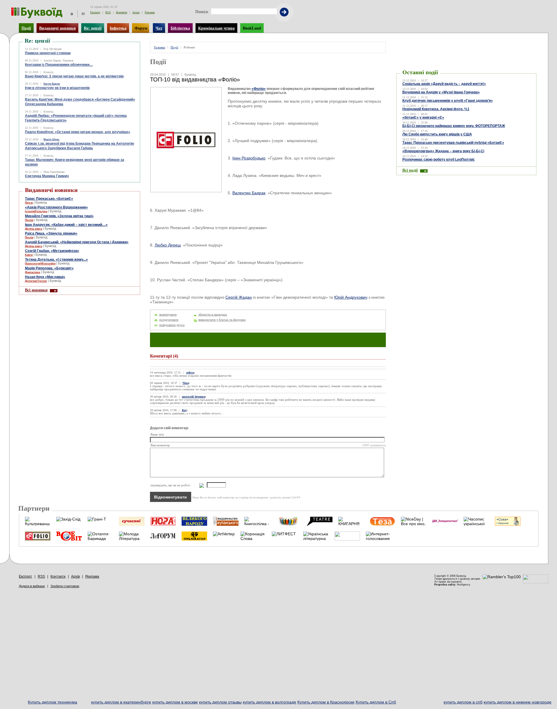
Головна (159, 47)
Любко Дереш (168, 245)
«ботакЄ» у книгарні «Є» (423, 117)
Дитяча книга (33, 228)
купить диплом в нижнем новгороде (517, 702)
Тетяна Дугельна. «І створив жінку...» (56, 260)
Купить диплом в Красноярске (326, 702)
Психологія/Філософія (40, 263)
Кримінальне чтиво (216, 28)
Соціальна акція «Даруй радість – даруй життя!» (444, 84)
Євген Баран (52, 83)
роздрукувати (168, 319)
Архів (136, 12)
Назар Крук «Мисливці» (45, 277)
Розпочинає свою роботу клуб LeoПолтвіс (438, 159)
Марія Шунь (51, 139)
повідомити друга (172, 325)
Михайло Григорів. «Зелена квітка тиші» (59, 216)
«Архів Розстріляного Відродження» (56, 207)
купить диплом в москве (175, 702)
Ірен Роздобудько (248, 158)
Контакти (121, 12)
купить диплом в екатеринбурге (121, 702)
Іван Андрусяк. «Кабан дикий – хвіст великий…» (66, 225)
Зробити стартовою (64, 586)
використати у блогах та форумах (222, 319)
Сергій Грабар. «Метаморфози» (52, 251)
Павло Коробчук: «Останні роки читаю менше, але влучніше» (77, 132)
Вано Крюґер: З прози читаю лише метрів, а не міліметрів (74, 76)
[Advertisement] (431, 50)
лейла (190, 372)
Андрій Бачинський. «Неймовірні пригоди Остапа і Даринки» (77, 242)
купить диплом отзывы (220, 702)
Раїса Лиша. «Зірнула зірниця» (51, 233)
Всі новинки (36, 290)
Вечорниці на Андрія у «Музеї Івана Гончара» (441, 92)
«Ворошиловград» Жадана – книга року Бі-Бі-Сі (443, 151)
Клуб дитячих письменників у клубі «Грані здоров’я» (447, 101)
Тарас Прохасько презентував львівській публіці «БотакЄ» (453, 143)
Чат (158, 28)
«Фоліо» (259, 89)
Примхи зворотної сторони (47, 53)
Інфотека (118, 28)
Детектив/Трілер (36, 281)
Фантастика (32, 272)
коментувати (168, 314)
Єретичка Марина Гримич (47, 176)
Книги (29, 254)
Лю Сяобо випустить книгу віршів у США (437, 134)
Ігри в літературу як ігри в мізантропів (57, 88)
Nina (185, 383)
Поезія (29, 220)
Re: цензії (93, 28)
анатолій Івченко (193, 396)
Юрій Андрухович (350, 297)
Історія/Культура (36, 211)
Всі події (410, 170)
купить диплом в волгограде (269, 702)
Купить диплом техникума (52, 702)
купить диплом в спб (463, 702)
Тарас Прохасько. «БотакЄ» (49, 199)
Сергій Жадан (238, 297)
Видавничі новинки (57, 28)
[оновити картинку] (199, 485)
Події (26, 28)
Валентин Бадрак (248, 193)
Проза (29, 202)
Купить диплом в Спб (376, 702)
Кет (184, 410)
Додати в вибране (32, 586)
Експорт (95, 12)
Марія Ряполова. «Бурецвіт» (49, 268)
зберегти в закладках (212, 314)
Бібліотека (180, 28)
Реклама (150, 12)
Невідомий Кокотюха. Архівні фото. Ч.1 (435, 109)
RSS (108, 12)
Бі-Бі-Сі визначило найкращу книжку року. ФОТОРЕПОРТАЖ (453, 126)
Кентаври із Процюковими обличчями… (59, 65)
